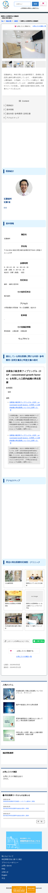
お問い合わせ (7, 866)
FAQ (3, 869)
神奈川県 (8, 21)
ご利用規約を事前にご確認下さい (30, 8)
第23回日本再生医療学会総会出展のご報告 (16, 808)
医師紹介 (10, 105)
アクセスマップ (12, 118)
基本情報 (10, 109)
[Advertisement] (20, 144)
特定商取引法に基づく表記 (12, 859)
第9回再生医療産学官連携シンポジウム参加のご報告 (19, 801)
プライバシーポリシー (10, 862)
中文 (3, 878)
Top (2, 21)
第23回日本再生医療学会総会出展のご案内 (16, 815)
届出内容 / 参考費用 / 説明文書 (18, 114)
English (4, 875)
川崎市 (16, 21)
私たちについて (7, 856)
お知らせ (5, 872)
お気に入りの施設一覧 (39, 26)
